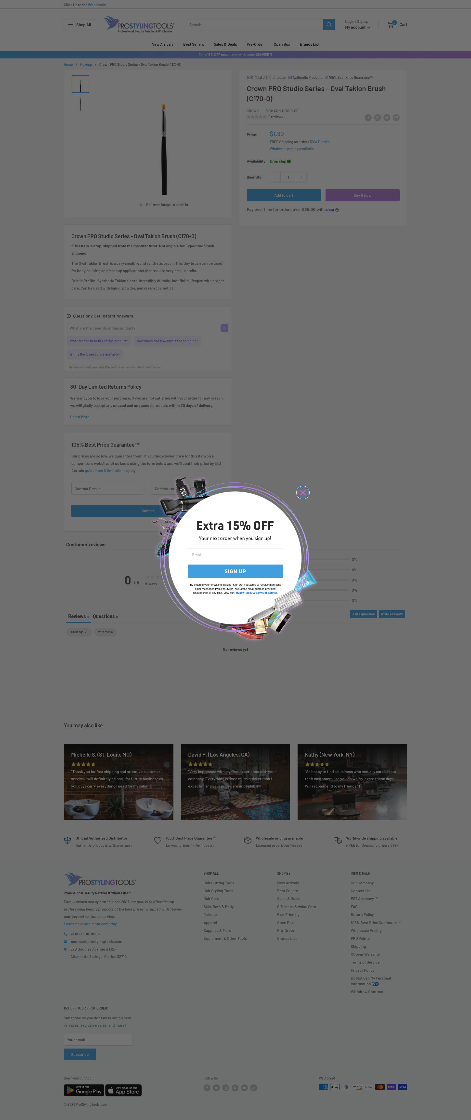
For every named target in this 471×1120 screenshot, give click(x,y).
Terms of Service (266, 592)
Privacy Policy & (245, 592)
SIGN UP (235, 571)
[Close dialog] (303, 492)
